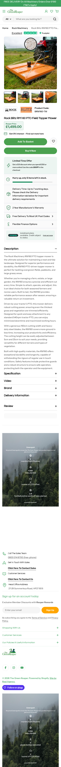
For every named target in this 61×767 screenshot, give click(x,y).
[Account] (46, 11)
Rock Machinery (20, 28)
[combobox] (30, 19)
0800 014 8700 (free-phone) (22, 557)
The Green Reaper (19, 678)
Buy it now (30, 150)
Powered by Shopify (39, 678)
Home (5, 28)
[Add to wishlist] (53, 141)
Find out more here (35, 133)
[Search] (54, 19)
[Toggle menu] (4, 11)
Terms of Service (39, 617)
